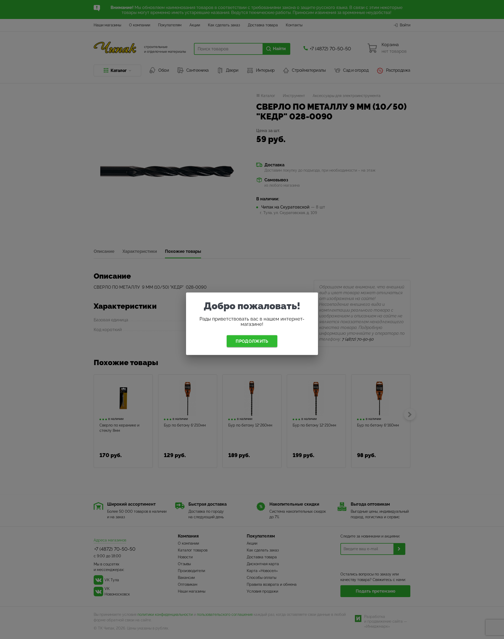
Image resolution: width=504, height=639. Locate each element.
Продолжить (252, 340)
